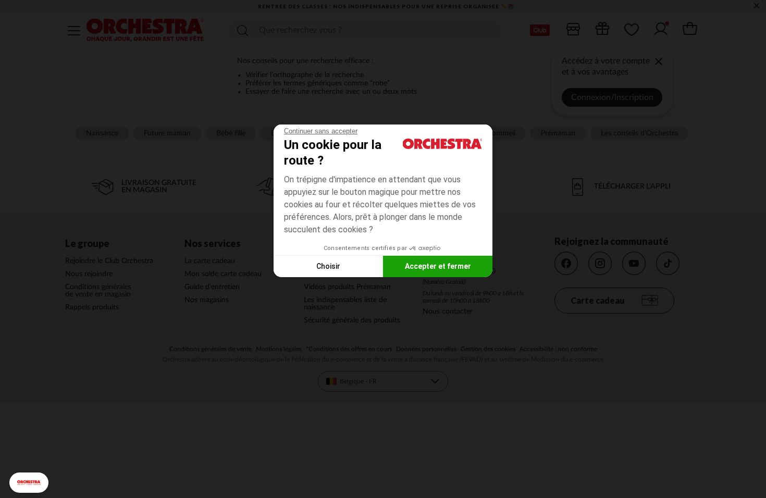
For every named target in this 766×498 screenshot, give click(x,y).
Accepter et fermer (438, 266)
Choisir (328, 266)
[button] (28, 482)
